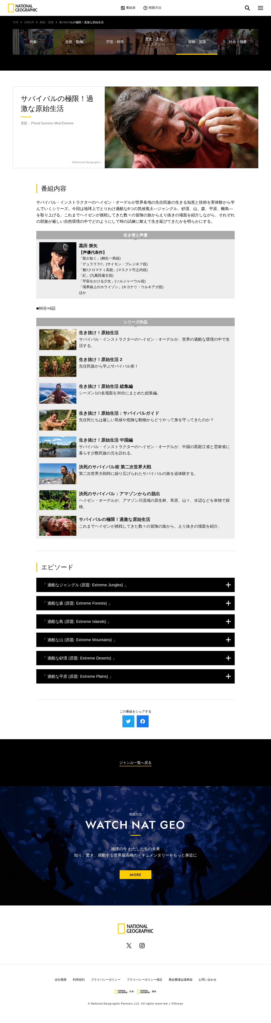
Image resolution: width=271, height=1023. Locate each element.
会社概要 (61, 979)
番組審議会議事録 (180, 979)
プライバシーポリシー (106, 979)
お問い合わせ (207, 979)
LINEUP (29, 22)
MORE (135, 874)
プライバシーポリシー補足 (144, 979)
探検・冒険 (47, 22)
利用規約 (79, 979)
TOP (15, 22)
